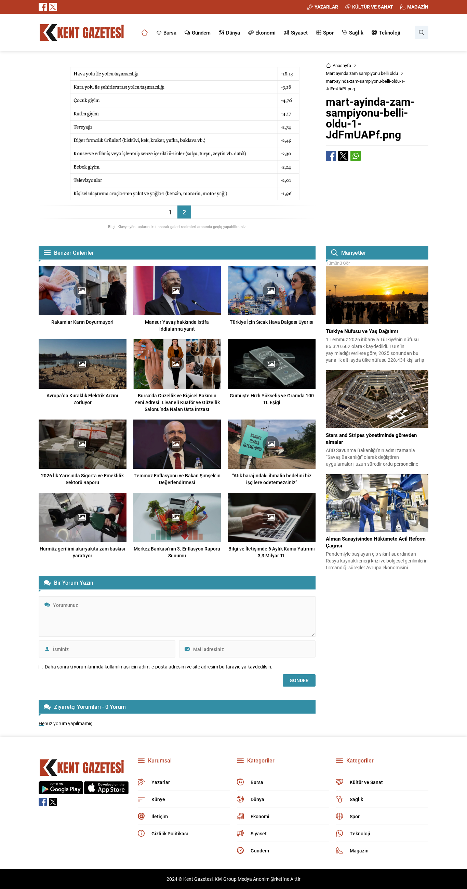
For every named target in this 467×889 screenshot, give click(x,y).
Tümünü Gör (338, 263)
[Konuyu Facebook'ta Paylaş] (331, 156)
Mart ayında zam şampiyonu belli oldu (362, 73)
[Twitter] (53, 7)
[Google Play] (61, 790)
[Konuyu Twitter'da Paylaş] (343, 156)
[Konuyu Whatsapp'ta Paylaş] (355, 156)
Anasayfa (342, 65)
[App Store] (106, 790)
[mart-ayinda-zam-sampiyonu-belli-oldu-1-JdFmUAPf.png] (177, 197)
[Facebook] (43, 7)
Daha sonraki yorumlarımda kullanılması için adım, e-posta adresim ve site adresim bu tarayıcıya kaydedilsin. (158, 666)
